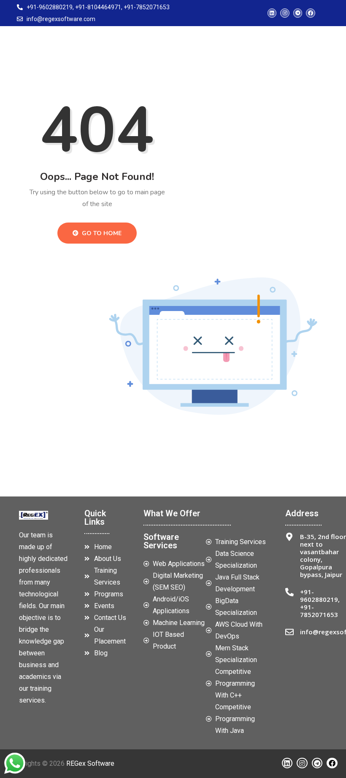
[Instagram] (284, 13)
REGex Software (90, 763)
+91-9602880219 (319, 596)
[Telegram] (298, 13)
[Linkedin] (272, 13)
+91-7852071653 (319, 611)
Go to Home (101, 233)
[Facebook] (310, 13)
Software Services (161, 541)
